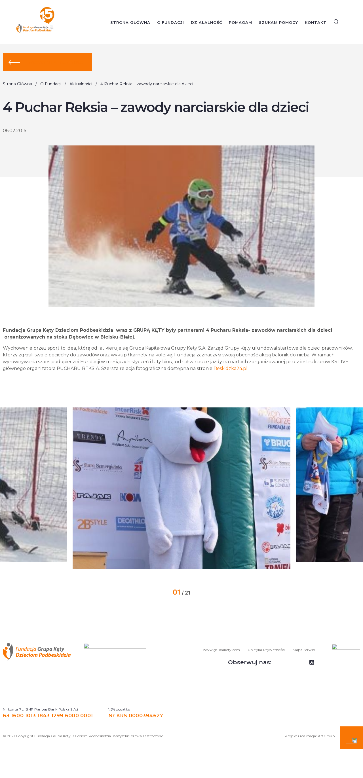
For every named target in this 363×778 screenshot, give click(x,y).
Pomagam (240, 22)
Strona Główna (130, 22)
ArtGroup (326, 736)
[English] (349, 22)
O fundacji (170, 22)
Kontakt (315, 22)
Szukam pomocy (278, 22)
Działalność (206, 22)
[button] (56, 488)
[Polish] (357, 22)
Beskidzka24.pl (231, 368)
